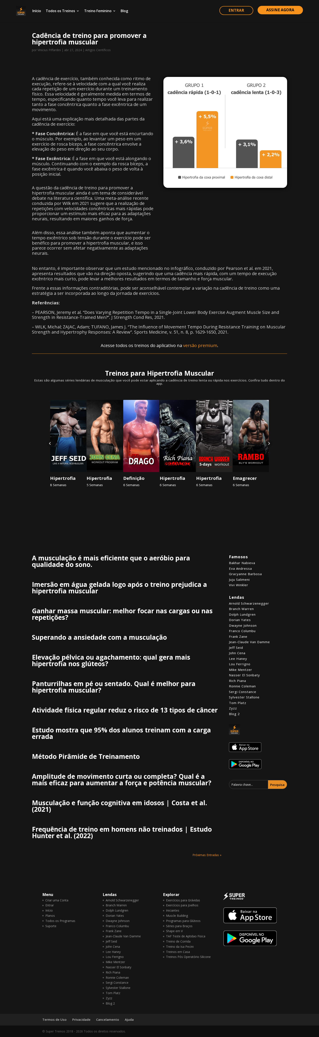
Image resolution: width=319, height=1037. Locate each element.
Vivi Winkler (238, 585)
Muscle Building (177, 916)
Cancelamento (107, 1019)
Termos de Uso (54, 1019)
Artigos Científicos (98, 50)
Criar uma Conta (56, 900)
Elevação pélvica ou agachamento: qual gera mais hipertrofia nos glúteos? (111, 660)
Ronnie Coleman (242, 686)
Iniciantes (172, 910)
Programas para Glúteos (183, 921)
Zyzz (233, 708)
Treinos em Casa (178, 952)
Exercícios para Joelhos (182, 905)
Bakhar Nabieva (242, 563)
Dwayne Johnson (243, 625)
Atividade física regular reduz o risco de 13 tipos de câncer (125, 710)
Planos (50, 916)
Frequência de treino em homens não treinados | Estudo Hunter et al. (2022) (122, 832)
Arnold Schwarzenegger (249, 603)
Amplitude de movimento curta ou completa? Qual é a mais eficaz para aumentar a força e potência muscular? (121, 779)
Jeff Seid (236, 647)
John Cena (237, 653)
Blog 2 (234, 714)
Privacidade (81, 1019)
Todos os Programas (60, 921)
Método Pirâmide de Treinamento (86, 756)
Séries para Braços (179, 926)
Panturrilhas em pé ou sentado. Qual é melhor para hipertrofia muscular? (114, 687)
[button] (50, 443)
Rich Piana (237, 680)
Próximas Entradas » (206, 855)
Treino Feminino (98, 10)
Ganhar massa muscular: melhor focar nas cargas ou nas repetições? (122, 614)
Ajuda (129, 1019)
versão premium (200, 345)
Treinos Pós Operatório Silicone (188, 957)
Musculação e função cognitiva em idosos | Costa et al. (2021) (119, 806)
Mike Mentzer (240, 669)
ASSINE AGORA (280, 9)
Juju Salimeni (239, 579)
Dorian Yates (240, 620)
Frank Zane (238, 636)
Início (36, 10)
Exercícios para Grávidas (183, 900)
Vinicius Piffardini (49, 50)
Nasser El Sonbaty (244, 675)
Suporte (50, 926)
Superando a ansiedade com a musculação (99, 637)
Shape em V (174, 931)
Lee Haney (238, 658)
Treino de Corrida (178, 941)
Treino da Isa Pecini (180, 946)
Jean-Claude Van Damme (249, 642)
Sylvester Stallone (244, 697)
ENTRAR (236, 10)
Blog (124, 10)
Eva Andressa (240, 568)
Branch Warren (241, 609)
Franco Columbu (242, 631)
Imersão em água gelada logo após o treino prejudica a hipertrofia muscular (119, 587)
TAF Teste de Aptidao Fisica (185, 936)
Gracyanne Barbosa (245, 574)
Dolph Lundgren (242, 614)
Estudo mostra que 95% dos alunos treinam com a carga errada (121, 733)
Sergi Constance (242, 692)
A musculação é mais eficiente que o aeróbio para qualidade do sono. (111, 561)
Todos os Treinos (60, 10)
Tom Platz (237, 703)
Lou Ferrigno (239, 664)
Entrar (49, 905)
